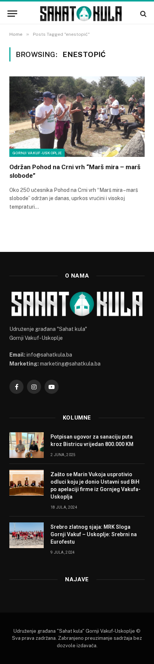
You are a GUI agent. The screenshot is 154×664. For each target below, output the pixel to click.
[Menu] (12, 13)
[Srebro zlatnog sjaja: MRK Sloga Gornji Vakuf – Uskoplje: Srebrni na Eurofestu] (26, 535)
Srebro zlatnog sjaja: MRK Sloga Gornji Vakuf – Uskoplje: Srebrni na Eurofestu (93, 534)
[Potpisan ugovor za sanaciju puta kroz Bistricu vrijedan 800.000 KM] (26, 445)
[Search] (143, 13)
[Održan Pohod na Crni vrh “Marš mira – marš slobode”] (77, 116)
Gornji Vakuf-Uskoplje (37, 153)
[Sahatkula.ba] (80, 13)
